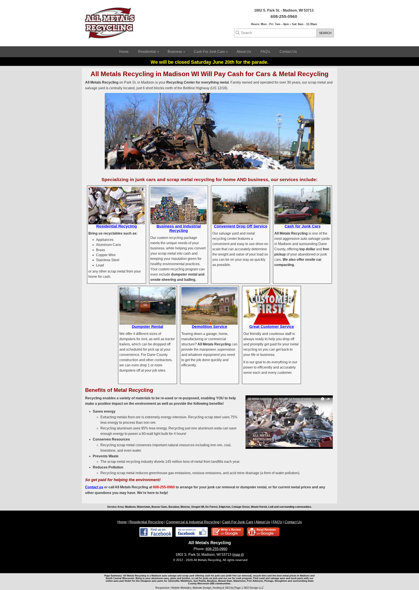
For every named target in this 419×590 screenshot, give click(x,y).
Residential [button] (147, 51)
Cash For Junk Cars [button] (210, 51)
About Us (244, 51)
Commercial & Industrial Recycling (193, 522)
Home (124, 51)
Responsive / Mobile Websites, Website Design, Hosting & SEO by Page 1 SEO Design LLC (209, 587)
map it (238, 554)
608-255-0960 (216, 549)
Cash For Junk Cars (237, 522)
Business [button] (175, 51)
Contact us (94, 487)
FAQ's (265, 51)
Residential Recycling (146, 522)
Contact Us (288, 51)
